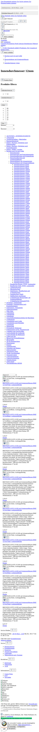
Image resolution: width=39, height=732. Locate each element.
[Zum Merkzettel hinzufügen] (6, 380)
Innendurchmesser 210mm (22, 217)
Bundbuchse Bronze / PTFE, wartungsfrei (22, 284)
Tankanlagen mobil (12, 351)
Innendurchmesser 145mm (22, 190)
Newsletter (8, 677)
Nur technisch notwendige (9, 726)
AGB (6, 666)
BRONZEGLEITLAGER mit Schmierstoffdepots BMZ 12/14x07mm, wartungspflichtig (19, 384)
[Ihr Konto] (3, 33)
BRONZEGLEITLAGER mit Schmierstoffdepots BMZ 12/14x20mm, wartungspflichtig (19, 572)
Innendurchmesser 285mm (22, 240)
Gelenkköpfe (10, 314)
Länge (3, 105)
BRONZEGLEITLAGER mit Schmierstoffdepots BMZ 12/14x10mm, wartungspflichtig (19, 446)
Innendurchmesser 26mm (21, 237)
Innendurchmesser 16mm (21, 201)
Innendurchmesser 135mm (22, 185)
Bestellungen (28, 43)
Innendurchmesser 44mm (21, 262)
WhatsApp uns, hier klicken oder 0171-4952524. (17, 718)
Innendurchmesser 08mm (21, 168)
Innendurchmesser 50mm (21, 267)
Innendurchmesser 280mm (22, 238)
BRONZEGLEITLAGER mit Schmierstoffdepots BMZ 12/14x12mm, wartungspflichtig (19, 478)
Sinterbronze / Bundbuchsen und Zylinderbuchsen (20, 291)
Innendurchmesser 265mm (22, 235)
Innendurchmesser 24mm (21, 228)
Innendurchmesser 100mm (22, 169)
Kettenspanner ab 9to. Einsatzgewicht (17, 329)
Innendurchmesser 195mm (22, 212)
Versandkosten (32, 704)
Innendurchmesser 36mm (21, 255)
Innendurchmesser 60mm (21, 270)
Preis (3, 123)
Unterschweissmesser (12, 358)
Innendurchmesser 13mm (21, 186)
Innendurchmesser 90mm (21, 281)
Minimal (7, 125)
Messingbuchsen (15, 289)
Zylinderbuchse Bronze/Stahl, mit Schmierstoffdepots (20, 298)
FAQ (6, 675)
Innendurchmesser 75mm (21, 276)
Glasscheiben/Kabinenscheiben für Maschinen (20, 318)
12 (7, 101)
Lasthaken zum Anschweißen (15, 331)
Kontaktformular (16, 638)
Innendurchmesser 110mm (22, 174)
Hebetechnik (10, 326)
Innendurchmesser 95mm (21, 282)
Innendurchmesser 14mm (21, 191)
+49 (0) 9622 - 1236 (18, 634)
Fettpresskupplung (11, 309)
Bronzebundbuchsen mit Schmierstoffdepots (17, 158)
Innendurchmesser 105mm (22, 171)
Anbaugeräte (10, 137)
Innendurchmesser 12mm (21, 181)
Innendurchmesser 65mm (21, 272)
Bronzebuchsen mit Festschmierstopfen (22, 154)
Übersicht (4, 43)
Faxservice (8, 650)
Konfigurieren (21, 726)
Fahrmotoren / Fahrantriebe (14, 308)
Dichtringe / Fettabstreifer (14, 302)
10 (7, 110)
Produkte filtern (8, 80)
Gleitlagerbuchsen (15, 287)
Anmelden (4, 40)
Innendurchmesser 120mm (22, 178)
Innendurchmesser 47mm (21, 265)
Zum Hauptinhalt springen (9, 1)
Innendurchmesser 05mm (21, 164)
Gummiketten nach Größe (14, 321)
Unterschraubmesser (12, 356)
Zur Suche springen (23, 1)
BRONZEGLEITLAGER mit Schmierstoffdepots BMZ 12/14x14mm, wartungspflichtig (19, 509)
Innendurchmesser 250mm (22, 230)
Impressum (8, 663)
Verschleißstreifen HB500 (14, 363)
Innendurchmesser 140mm (22, 188)
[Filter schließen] (1, 88)
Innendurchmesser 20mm (21, 215)
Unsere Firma (9, 674)
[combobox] (9, 22)
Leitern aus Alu (11, 336)
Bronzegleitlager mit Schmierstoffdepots (22, 163)
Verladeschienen (11, 360)
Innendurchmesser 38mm (21, 257)
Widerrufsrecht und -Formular (13, 655)
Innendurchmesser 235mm (22, 225)
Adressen (21, 43)
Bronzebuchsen (15, 153)
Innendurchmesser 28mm (21, 242)
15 (7, 116)
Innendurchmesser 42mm (21, 260)
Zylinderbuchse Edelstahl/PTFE (19, 301)
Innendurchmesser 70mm (21, 274)
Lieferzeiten (8, 653)
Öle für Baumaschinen (13, 341)
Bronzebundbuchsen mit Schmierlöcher (22, 156)
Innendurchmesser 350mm (22, 252)
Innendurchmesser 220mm (22, 220)
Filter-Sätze (9, 311)
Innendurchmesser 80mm (21, 277)
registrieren (7, 42)
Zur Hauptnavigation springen (16, 2)
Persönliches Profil (12, 43)
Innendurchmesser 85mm (21, 279)
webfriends (9, 716)
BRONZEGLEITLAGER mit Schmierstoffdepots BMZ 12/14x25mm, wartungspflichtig (19, 603)
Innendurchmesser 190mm (22, 210)
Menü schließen (8, 37)
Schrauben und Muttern (13, 348)
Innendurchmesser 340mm (22, 249)
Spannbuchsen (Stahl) (16, 294)
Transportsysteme (11, 355)
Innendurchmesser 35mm (21, 254)
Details (5, 406)
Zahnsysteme (10, 361)
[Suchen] (20, 21)
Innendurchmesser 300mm (22, 244)
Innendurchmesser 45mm (21, 264)
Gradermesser (10, 319)
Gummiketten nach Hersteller (15, 323)
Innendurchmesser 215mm (22, 218)
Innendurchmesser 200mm (22, 213)
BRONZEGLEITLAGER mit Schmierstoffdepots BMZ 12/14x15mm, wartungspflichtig (19, 540)
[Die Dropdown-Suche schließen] (25, 21)
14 (7, 94)
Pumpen (8, 345)
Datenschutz (8, 664)
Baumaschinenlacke (12, 141)
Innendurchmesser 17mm (21, 205)
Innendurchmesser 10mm (21, 173)
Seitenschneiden (11, 350)
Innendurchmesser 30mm (21, 245)
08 (7, 108)
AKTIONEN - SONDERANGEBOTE (18, 136)
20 (7, 118)
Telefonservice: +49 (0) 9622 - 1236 (12, 8)
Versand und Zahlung (11, 651)
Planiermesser (10, 343)
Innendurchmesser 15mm (21, 196)
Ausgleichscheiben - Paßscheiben (16, 139)
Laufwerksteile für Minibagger (15, 334)
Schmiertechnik (11, 346)
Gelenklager (10, 316)
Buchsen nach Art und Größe (15, 151)
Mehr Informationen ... (25, 725)
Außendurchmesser (7, 90)
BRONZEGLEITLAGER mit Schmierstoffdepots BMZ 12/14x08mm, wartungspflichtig (19, 415)
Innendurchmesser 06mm (21, 166)
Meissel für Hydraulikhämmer (15, 338)
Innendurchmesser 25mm (21, 232)
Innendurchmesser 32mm (21, 247)
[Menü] (3, 18)
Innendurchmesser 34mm (21, 250)
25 (7, 119)
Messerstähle (10, 340)
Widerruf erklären (6, 640)
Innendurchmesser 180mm (22, 206)
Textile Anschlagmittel (13, 353)
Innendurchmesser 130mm (22, 183)
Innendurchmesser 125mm (22, 180)
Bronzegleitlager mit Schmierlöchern (21, 161)
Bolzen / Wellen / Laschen (14, 149)
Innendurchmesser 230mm (22, 223)
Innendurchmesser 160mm (22, 198)
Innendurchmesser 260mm (22, 233)
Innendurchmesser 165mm (22, 200)
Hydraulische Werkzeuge (13, 328)
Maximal (7, 129)
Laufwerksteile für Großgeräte (15, 333)
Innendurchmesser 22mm (21, 222)
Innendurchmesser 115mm (22, 176)
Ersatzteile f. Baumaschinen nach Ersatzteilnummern (16, 305)
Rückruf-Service (9, 646)
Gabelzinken (10, 313)
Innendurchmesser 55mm (21, 269)
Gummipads (10, 324)
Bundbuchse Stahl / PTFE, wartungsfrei (22, 286)
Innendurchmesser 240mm (22, 227)
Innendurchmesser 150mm (22, 193)
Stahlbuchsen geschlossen (18, 296)
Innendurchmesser (7, 97)
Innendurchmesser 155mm (22, 195)
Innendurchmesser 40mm (21, 259)
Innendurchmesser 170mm (22, 203)
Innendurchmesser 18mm (21, 208)
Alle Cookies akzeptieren (8, 728)
